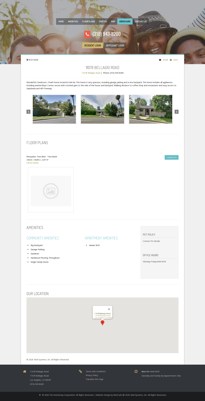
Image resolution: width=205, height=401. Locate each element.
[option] (102, 109)
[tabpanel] (102, 182)
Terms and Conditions (96, 371)
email (165, 59)
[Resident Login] (92, 45)
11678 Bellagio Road (91, 73)
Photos (103, 21)
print (176, 59)
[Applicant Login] (115, 45)
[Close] (109, 309)
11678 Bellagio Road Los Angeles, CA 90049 (103, 317)
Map (113, 21)
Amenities (73, 21)
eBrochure (125, 21)
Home (61, 21)
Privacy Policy (92, 375)
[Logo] (102, 7)
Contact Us (141, 21)
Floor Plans (88, 21)
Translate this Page (94, 379)
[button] (177, 111)
